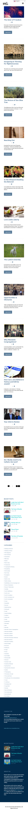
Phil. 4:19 (17, 790)
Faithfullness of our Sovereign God (12, 582)
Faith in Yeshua (8, 580)
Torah (6, 679)
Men (6, 625)
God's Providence (8, 595)
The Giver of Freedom (12, 20)
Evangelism (7, 574)
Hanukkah (7, 603)
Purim (6, 651)
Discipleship (7, 568)
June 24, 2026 (7, 22)
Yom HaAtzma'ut (8, 692)
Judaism (6, 615)
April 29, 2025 (7, 66)
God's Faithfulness (8, 591)
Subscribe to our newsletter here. (12, 728)
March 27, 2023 (7, 262)
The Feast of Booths (16, 509)
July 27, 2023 (6, 184)
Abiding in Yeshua (8, 550)
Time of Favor (15, 529)
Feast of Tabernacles (9, 587)
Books (6, 560)
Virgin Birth (7, 685)
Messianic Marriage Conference (11, 637)
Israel (6, 611)
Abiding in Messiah (9, 548)
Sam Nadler (7, 655)
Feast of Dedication (9, 584)
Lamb (6, 619)
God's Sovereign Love (9, 597)
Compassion (7, 564)
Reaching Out (9, 140)
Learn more (8, 32)
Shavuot (6, 659)
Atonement (7, 556)
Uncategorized (8, 683)
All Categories (8, 552)
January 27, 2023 (7, 344)
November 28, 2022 (8, 424)
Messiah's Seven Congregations (11, 629)
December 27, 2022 (8, 386)
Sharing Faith (7, 657)
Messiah (6, 627)
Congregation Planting (9, 566)
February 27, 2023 (7, 302)
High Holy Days (8, 607)
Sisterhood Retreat (9, 663)
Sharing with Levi (15, 522)
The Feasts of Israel (9, 673)
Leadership (7, 621)
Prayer (6, 649)
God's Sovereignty (9, 599)
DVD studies (7, 570)
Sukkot (6, 669)
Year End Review (8, 690)
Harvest (6, 605)
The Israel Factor (8, 675)
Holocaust (7, 609)
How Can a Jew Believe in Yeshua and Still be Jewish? (14, 382)
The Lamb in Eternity (12, 260)
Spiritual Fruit (8, 665)
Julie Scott (7, 617)
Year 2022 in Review (12, 422)
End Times (7, 572)
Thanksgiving (8, 671)
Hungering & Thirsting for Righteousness (13, 63)
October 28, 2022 (7, 464)
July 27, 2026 (13, 519)
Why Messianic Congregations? (10, 341)
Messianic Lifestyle (9, 635)
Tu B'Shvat (7, 682)
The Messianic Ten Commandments (12, 677)
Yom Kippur (7, 696)
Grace (6, 601)
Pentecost (7, 647)
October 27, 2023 (7, 142)
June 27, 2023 (7, 222)
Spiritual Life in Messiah (10, 667)
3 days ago (13, 505)
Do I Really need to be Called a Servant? (12, 461)
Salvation (7, 653)
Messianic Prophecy (9, 641)
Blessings (7, 558)
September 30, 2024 (8, 104)
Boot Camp (7, 562)
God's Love (7, 593)
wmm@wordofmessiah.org (10, 717)
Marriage (7, 623)
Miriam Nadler (8, 643)
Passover (7, 645)
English (18, 1)
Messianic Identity (8, 631)
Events (6, 576)
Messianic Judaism (9, 633)
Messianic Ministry (8, 639)
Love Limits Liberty (11, 220)
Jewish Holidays (8, 613)
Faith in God (7, 578)
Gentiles (6, 589)
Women (6, 688)
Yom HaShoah (8, 694)
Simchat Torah (8, 661)
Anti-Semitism (8, 554)
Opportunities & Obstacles (10, 299)
